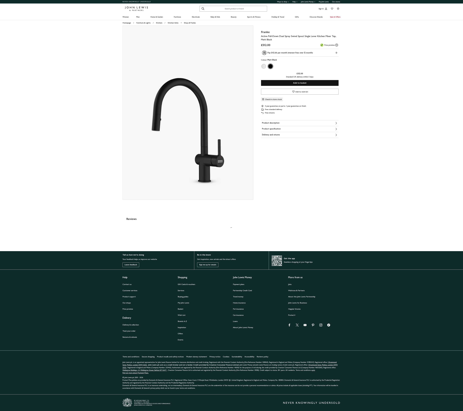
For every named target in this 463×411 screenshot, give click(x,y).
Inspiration (182, 327)
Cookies (226, 356)
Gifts (297, 17)
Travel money (238, 296)
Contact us (127, 284)
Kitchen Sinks (173, 23)
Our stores (336, 2)
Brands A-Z (182, 321)
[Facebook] (289, 326)
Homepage (127, 23)
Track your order (129, 331)
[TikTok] (328, 326)
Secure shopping (148, 356)
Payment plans (238, 284)
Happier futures (294, 309)
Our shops (127, 303)
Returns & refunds (130, 337)
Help (294, 2)
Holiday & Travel (277, 17)
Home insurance (239, 303)
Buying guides (183, 296)
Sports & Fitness (254, 17)
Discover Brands (316, 17)
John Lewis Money (307, 2)
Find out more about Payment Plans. (136, 373)
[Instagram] (320, 326)
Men (138, 17)
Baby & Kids (215, 17)
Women (126, 17)
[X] (297, 326)
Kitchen (159, 23)
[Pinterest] (313, 326)
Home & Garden (156, 17)
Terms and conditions (131, 356)
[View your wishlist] (332, 9)
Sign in (321, 8)
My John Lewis (324, 2)
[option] (263, 66)
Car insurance (238, 315)
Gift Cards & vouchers (186, 284)
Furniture (177, 17)
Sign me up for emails (207, 265)
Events (180, 340)
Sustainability (237, 356)
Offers (180, 333)
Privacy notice (214, 356)
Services (181, 290)
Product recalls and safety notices (170, 356)
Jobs (290, 284)
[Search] (203, 9)
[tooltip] (337, 45)
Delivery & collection (131, 325)
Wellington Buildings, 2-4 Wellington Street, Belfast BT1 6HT (145, 370)
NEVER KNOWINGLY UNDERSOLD (137, 2)
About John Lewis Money (243, 327)
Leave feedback (131, 265)
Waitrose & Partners (296, 290)
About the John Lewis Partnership (301, 296)
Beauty (233, 17)
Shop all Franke (190, 23)
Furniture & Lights (143, 23)
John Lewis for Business (297, 303)
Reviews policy (262, 356)
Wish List (181, 315)
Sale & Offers (335, 17)
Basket (180, 309)
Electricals (196, 17)
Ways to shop (282, 2)
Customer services (130, 290)
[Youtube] (305, 326)
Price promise (128, 309)
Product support (129, 296)
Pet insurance (238, 309)
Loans (235, 321)
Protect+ (292, 315)
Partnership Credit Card (242, 290)
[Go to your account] (326, 9)
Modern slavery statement (196, 356)
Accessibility (249, 356)
